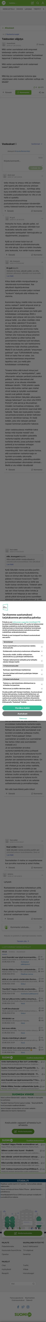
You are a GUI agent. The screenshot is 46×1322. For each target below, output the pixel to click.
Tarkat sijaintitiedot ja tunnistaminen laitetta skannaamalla (19, 647)
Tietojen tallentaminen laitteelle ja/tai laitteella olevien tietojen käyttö (20, 661)
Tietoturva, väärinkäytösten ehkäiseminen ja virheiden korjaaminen (19, 684)
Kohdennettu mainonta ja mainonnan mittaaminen (21, 651)
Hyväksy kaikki (22, 708)
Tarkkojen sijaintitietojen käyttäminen (17, 670)
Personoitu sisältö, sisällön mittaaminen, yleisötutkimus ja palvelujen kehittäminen (18, 655)
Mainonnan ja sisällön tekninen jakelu (17, 689)
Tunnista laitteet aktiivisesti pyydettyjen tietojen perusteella (20, 674)
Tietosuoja (23, 718)
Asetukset (22, 713)
